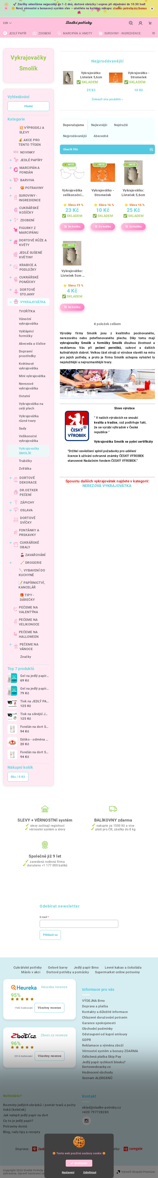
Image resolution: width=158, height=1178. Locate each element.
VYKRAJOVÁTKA (33, 302)
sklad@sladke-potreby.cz (101, 1107)
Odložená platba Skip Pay (101, 1056)
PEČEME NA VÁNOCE (29, 646)
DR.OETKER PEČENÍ (29, 492)
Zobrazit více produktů (106, 99)
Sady (22, 428)
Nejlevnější (99, 125)
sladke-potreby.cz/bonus (130, 8)
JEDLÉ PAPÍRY (31, 160)
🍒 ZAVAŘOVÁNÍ (33, 555)
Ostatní (24, 396)
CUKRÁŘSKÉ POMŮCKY (29, 279)
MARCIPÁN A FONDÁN (29, 170)
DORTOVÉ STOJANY (27, 292)
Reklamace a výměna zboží (103, 1045)
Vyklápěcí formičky (26, 333)
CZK (5, 22)
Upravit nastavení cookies (34, 1173)
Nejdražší (121, 125)
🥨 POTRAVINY (31, 188)
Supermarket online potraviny (117, 972)
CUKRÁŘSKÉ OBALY (29, 545)
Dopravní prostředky (27, 353)
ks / (18, 777)
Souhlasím (80, 1163)
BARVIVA (27, 180)
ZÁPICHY (27, 502)
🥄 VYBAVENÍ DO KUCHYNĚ (32, 572)
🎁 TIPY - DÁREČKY (27, 597)
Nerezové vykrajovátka (28, 386)
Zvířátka (25, 468)
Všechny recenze (49, 1007)
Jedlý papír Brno (86, 967)
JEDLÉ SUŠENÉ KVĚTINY (30, 255)
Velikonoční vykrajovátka (28, 438)
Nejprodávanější (75, 136)
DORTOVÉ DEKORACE (28, 480)
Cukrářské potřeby (27, 967)
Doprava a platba (95, 1006)
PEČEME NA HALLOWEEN (29, 634)
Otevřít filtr (70, 149)
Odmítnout (89, 1172)
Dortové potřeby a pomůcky (67, 972)
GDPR (86, 1040)
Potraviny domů (15, 1126)
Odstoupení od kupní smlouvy (104, 1034)
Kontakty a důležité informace (105, 1012)
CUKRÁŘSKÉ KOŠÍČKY (29, 210)
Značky (25, 657)
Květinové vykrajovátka (28, 366)
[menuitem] (14, 33)
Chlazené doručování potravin (104, 1017)
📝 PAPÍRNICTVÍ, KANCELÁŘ (31, 585)
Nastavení (68, 1172)
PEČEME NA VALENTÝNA (28, 609)
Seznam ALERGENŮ (97, 1078)
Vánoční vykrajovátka (28, 321)
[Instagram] (86, 1120)
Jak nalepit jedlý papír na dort (25, 1115)
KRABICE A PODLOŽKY (28, 267)
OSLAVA (26, 510)
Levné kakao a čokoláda (123, 967)
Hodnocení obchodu (97, 1072)
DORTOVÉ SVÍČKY (27, 520)
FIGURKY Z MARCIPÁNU (29, 230)
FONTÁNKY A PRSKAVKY (29, 532)
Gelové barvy (58, 967)
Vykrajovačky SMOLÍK (29, 451)
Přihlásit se (50, 935)
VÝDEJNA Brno (93, 1001)
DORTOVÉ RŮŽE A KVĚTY (33, 242)
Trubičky (25, 461)
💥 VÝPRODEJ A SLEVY (31, 130)
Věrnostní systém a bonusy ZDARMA (110, 1051)
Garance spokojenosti (99, 1023)
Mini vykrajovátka (32, 376)
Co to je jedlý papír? (18, 1121)
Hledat (28, 106)
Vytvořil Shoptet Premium (138, 1171)
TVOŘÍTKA (27, 311)
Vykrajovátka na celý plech (31, 406)
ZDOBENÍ (27, 220)
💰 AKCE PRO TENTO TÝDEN (29, 142)
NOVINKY (27, 152)
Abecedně (101, 136)
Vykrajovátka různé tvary (29, 418)
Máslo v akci (30, 972)
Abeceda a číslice (32, 343)
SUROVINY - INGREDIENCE (30, 198)
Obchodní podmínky (97, 1029)
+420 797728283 (95, 1112)
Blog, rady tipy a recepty (21, 1132)
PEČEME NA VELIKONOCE (29, 622)
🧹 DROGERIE (31, 563)
